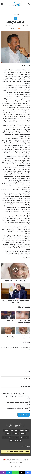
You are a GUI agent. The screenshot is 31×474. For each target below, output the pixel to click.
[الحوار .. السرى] (8, 315)
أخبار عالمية (14, 430)
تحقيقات (15, 433)
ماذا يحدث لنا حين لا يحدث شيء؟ (24, 337)
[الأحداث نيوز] (15, 3)
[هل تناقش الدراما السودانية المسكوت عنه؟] (23, 315)
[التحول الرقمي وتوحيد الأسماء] (8, 330)
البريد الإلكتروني (25, 379)
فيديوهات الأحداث (15, 440)
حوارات (16, 437)
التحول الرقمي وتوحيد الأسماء (8, 337)
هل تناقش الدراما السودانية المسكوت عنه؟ (24, 322)
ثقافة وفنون (24, 437)
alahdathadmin (22, 26)
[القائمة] (2, 4)
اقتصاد (6, 430)
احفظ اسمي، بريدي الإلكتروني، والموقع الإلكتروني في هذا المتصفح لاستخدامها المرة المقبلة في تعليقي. (16, 396)
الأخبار (22, 433)
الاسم (28, 371)
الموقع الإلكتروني (25, 386)
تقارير (8, 433)
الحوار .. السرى (11, 320)
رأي (12, 15)
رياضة (4, 437)
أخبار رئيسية (23, 430)
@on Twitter (26, 446)
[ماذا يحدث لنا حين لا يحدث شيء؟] (23, 330)
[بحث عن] (29, 4)
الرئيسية (16, 15)
